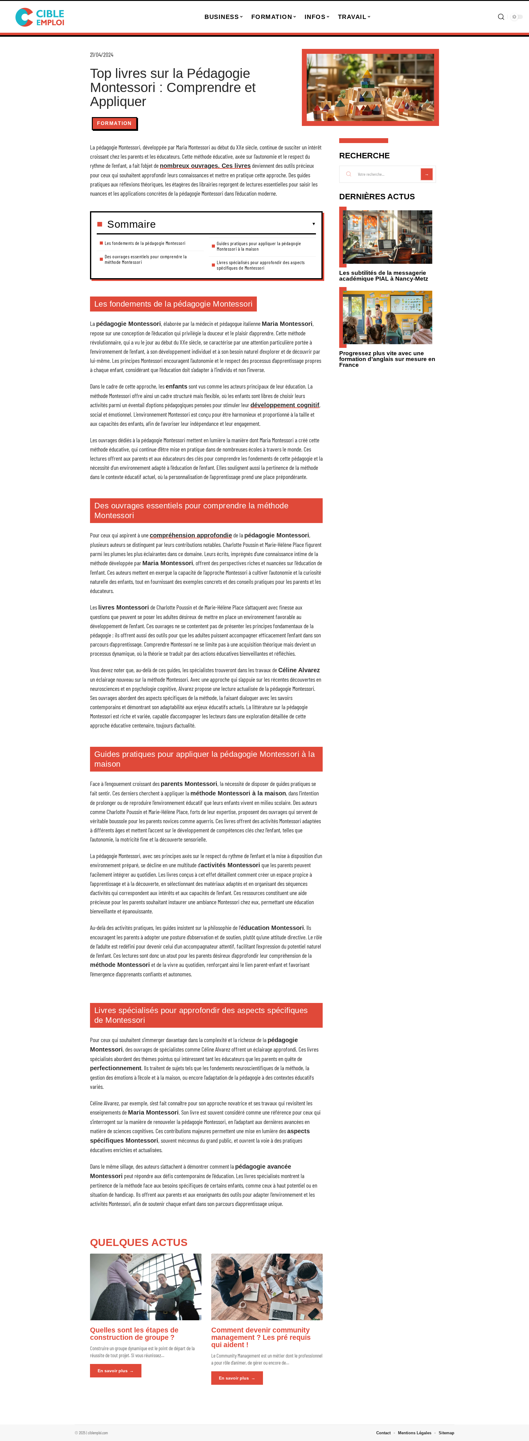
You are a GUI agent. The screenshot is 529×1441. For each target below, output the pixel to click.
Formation (114, 123)
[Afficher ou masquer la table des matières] (236, 224)
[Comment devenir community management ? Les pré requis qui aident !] (267, 1287)
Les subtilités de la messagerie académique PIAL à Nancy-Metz (383, 276)
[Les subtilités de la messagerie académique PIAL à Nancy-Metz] (387, 237)
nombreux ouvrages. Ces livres (205, 165)
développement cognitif (284, 405)
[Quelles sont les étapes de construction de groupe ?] (145, 1287)
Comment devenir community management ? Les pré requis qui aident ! (261, 1337)
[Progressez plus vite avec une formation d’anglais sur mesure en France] (387, 317)
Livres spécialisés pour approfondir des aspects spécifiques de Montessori (261, 265)
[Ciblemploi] (40, 17)
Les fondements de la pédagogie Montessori (145, 243)
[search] (501, 17)
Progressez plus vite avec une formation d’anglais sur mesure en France (387, 359)
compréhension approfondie (191, 535)
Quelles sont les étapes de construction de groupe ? (134, 1333)
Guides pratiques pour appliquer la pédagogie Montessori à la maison (259, 246)
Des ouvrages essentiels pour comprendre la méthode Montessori (146, 259)
